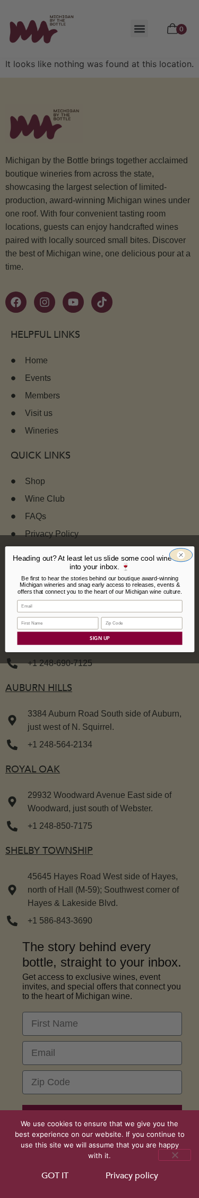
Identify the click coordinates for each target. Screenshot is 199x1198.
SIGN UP (99, 637)
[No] (174, 1155)
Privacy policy (132, 1176)
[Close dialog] (180, 554)
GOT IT (54, 1176)
